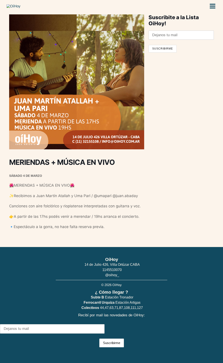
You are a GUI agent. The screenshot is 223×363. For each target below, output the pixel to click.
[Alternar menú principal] (213, 6)
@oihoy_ (112, 275)
